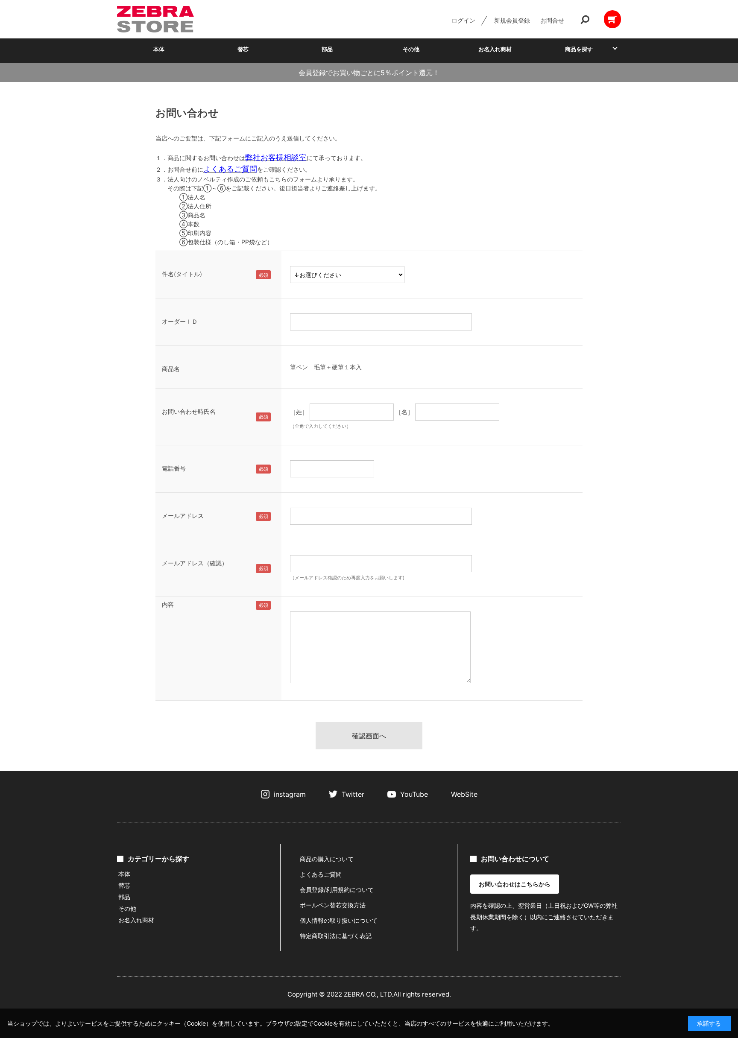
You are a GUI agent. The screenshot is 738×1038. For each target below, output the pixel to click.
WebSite (464, 794)
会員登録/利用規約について (337, 889)
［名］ (404, 411)
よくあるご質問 (321, 874)
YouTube (414, 794)
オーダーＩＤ (180, 321)
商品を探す (579, 49)
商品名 (171, 368)
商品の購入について (327, 859)
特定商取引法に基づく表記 (336, 935)
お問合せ (552, 20)
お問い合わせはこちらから (515, 884)
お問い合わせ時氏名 (189, 411)
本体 (158, 49)
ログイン (463, 20)
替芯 (243, 49)
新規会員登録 (512, 20)
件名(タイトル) (182, 274)
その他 (411, 49)
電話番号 (174, 468)
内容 (168, 604)
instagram (290, 794)
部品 (327, 49)
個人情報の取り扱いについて (339, 920)
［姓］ (299, 411)
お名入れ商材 (495, 49)
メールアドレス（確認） (195, 563)
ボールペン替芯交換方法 (333, 905)
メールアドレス (183, 515)
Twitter (353, 794)
